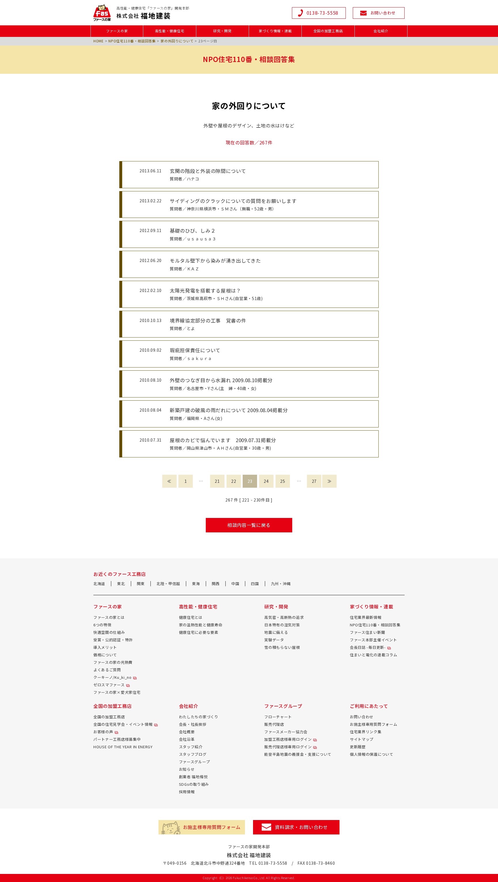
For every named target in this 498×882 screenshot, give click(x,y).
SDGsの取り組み (194, 784)
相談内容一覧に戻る (249, 524)
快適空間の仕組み (109, 632)
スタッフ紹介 (191, 746)
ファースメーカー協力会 (286, 731)
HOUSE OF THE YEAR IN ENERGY (123, 746)
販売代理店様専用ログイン (288, 746)
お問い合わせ (361, 716)
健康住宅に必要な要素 (198, 632)
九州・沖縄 (281, 583)
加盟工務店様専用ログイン (288, 739)
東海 (196, 583)
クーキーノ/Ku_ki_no (112, 677)
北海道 (99, 583)
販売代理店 (274, 724)
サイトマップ (361, 739)
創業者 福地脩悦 (193, 776)
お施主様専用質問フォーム (373, 724)
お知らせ (187, 769)
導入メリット (105, 647)
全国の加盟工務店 (109, 716)
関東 (141, 583)
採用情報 (187, 791)
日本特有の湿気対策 (282, 624)
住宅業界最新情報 (366, 617)
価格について (105, 654)
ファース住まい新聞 (367, 632)
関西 (216, 583)
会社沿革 (187, 739)
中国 (235, 583)
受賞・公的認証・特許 (113, 639)
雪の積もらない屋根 (282, 647)
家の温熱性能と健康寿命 (200, 624)
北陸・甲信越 (168, 583)
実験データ (274, 639)
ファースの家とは (109, 617)
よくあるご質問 (107, 669)
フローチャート (278, 716)
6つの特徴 (102, 624)
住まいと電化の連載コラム (373, 654)
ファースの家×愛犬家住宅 (116, 692)
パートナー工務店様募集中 (117, 739)
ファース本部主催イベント (373, 639)
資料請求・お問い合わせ (301, 826)
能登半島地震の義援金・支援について (297, 754)
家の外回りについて (177, 40)
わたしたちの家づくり (198, 716)
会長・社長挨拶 (193, 724)
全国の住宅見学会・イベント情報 (123, 724)
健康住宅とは (191, 617)
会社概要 (187, 731)
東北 (121, 583)
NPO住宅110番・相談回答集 (132, 40)
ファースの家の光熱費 (113, 662)
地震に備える (276, 632)
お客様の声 (103, 731)
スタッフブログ (193, 754)
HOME (98, 40)
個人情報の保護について (371, 754)
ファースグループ (194, 761)
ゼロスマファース (109, 684)
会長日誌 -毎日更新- (368, 647)
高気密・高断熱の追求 (284, 617)
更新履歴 (358, 746)
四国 (255, 583)
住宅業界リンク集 (366, 731)
